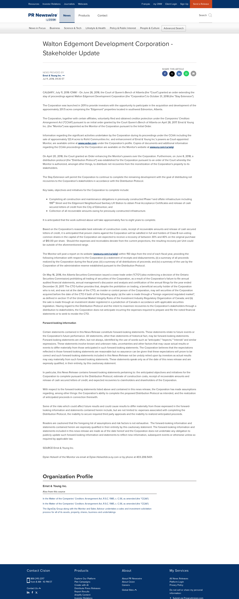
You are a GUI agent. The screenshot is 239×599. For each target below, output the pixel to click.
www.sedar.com (87, 143)
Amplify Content (82, 595)
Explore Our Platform (84, 578)
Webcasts (83, 4)
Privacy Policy (176, 585)
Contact (102, 15)
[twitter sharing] (172, 74)
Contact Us (33, 588)
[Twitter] (36, 592)
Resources (33, 4)
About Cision (128, 582)
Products (84, 15)
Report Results (81, 591)
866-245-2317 (37, 578)
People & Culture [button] (149, 28)
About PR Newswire (132, 578)
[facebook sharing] (165, 74)
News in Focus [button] (37, 28)
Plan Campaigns (82, 582)
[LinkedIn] (28, 592)
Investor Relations (52, 4)
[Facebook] (32, 592)
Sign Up (184, 4)
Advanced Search (174, 28)
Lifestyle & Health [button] (96, 28)
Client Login (171, 4)
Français (146, 4)
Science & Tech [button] (72, 28)
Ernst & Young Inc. (55, 486)
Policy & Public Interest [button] (123, 28)
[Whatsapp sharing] (186, 74)
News (67, 15)
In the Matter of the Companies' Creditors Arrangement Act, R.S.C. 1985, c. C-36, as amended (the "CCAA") (96, 498)
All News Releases (179, 578)
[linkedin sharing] (179, 74)
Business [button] (55, 28)
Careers (126, 585)
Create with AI (81, 585)
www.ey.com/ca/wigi (162, 147)
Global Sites (128, 590)
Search (203, 15)
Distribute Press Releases (87, 588)
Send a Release (201, 4)
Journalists (69, 4)
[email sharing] (193, 74)
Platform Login (177, 582)
